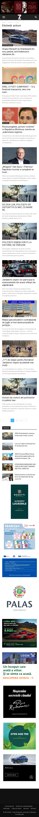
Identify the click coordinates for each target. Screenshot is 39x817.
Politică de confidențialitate (24, 806)
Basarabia (5, 123)
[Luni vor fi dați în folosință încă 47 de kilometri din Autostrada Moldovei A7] (7, 446)
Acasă (4, 22)
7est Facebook (9, 806)
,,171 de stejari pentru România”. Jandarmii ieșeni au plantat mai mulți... (18, 363)
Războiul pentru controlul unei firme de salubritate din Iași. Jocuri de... (25, 477)
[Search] (36, 17)
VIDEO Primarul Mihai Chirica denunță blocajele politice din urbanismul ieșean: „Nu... (24, 456)
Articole (5, 316)
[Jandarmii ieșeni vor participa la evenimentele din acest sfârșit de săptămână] (19, 268)
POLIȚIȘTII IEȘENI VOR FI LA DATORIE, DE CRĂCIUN (17, 243)
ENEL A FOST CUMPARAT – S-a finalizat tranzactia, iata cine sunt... (18, 89)
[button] (3, 17)
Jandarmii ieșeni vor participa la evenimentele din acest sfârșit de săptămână (19, 282)
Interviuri (26, 808)
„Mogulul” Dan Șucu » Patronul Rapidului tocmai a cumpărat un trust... (18, 169)
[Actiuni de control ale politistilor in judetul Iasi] (19, 386)
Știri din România (7, 45)
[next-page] (26, 420)
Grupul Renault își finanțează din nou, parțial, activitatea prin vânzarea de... (18, 52)
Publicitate (6, 808)
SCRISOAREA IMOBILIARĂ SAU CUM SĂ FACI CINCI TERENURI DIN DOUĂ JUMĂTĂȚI (25, 466)
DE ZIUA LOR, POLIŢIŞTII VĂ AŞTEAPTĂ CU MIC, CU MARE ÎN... (17, 207)
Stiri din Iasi (6, 201)
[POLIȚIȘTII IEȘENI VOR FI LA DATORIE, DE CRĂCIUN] (19, 231)
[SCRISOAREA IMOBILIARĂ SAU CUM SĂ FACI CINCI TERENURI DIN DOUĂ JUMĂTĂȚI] (7, 467)
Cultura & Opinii (16, 808)
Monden (33, 808)
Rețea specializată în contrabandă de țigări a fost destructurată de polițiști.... (19, 322)
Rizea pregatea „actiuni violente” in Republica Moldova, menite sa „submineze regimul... (18, 129)
